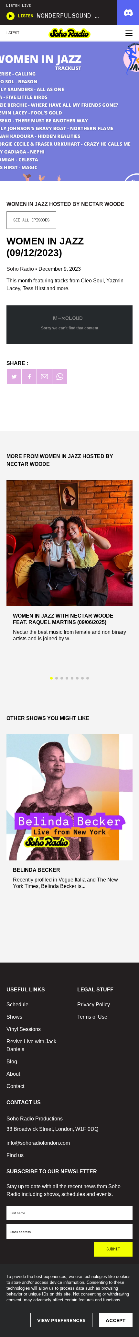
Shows (14, 1017)
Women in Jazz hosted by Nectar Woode (65, 204)
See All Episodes (31, 220)
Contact (15, 1086)
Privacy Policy (93, 1004)
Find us (15, 1155)
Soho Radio (20, 269)
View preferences (61, 1320)
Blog (11, 1061)
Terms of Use (92, 1017)
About (13, 1074)
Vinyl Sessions (23, 1029)
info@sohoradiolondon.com (38, 1143)
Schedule (17, 1004)
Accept (116, 1320)
